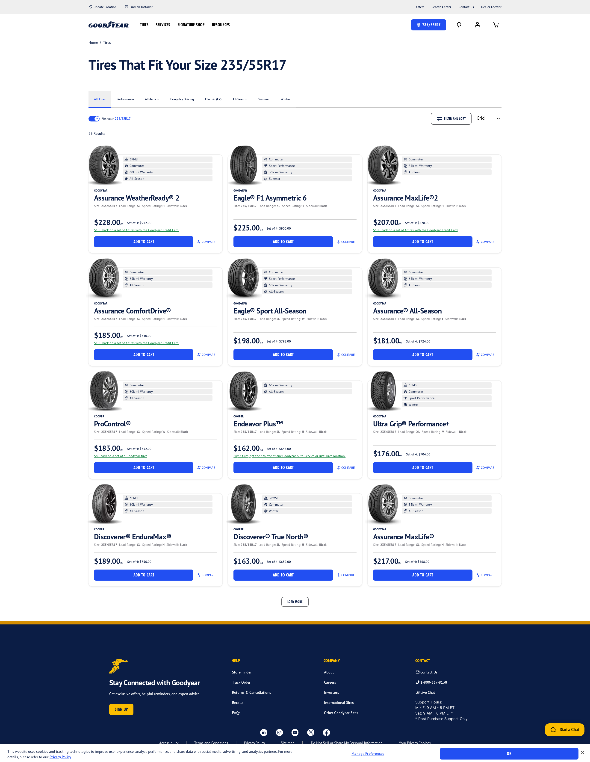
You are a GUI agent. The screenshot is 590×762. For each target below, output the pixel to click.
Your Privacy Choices (415, 743)
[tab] (99, 99)
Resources (221, 24)
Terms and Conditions (211, 743)
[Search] (459, 24)
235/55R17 (123, 118)
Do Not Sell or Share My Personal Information (347, 743)
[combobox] (488, 118)
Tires (144, 24)
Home (93, 42)
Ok (509, 753)
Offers (420, 7)
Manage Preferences (367, 753)
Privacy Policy (254, 743)
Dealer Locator (491, 7)
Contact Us (466, 7)
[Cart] (496, 24)
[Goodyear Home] (108, 24)
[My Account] (477, 24)
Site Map (288, 743)
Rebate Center (441, 7)
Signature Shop (191, 24)
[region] (295, 753)
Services (163, 24)
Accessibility (168, 743)
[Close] (583, 752)
